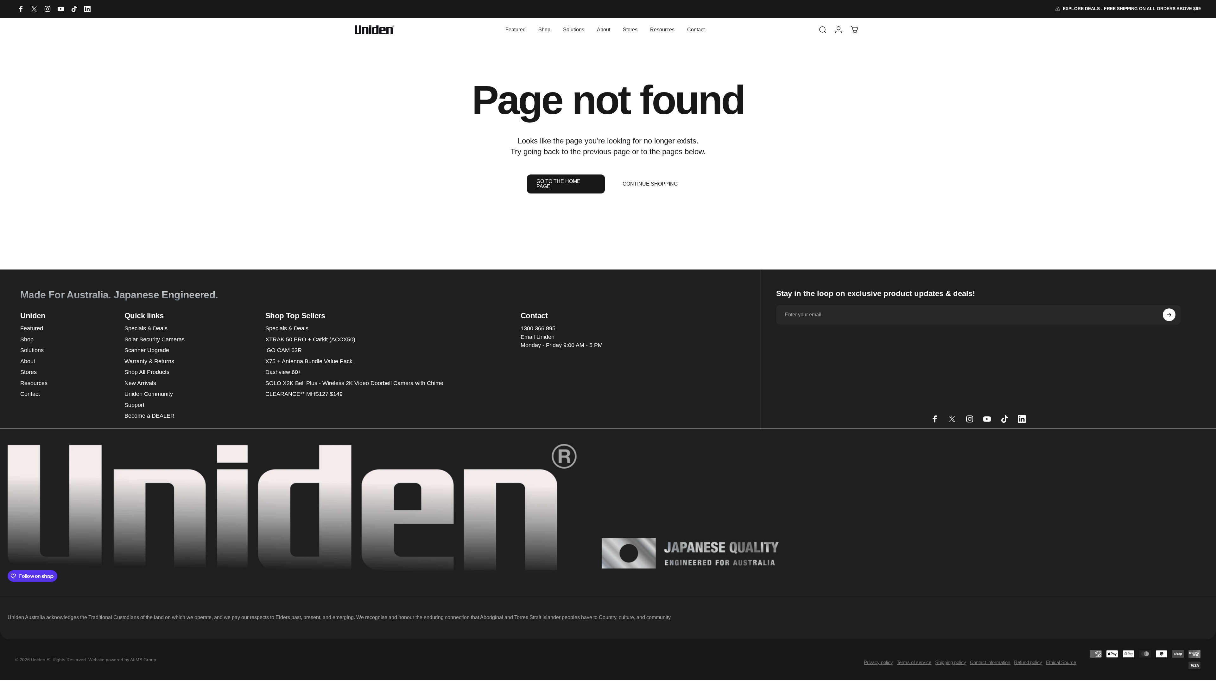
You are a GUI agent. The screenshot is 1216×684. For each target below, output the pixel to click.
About (27, 361)
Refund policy (1028, 662)
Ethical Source (1061, 662)
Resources (34, 383)
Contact (30, 394)
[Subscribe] (1169, 314)
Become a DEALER (149, 416)
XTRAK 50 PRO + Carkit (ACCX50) (310, 339)
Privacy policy (878, 662)
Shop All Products (146, 372)
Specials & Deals (146, 328)
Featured (31, 328)
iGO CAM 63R (283, 350)
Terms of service (914, 662)
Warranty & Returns (149, 361)
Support (134, 405)
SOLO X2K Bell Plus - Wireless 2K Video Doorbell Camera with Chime (354, 383)
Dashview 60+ (283, 372)
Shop (27, 339)
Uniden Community (148, 394)
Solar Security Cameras (154, 339)
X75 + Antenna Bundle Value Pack (308, 361)
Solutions (32, 350)
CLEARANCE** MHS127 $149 (304, 394)
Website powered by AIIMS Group (122, 659)
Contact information (990, 662)
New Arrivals (140, 383)
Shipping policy (950, 662)
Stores (28, 372)
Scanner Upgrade (146, 350)
